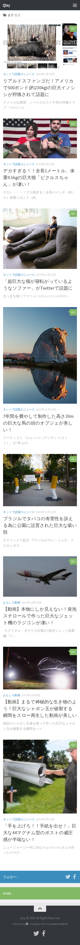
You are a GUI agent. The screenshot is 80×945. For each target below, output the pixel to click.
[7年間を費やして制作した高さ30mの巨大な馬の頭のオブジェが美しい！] (40, 355)
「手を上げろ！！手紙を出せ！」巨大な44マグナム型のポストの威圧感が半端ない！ (39, 832)
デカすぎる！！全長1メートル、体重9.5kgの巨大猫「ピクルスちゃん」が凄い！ (39, 177)
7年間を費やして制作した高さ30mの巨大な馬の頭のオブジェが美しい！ (38, 423)
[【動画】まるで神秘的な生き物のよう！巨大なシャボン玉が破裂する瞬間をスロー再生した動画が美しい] (40, 668)
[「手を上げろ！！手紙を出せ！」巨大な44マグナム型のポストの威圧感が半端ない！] (40, 777)
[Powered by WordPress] (27, 924)
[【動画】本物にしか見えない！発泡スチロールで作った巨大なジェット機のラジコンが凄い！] (40, 576)
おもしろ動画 (11, 602)
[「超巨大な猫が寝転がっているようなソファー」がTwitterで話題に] (40, 238)
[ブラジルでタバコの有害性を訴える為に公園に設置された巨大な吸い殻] (40, 480)
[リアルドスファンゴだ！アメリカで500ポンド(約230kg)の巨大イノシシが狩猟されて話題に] (40, 45)
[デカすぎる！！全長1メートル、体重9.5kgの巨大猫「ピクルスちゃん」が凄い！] (40, 138)
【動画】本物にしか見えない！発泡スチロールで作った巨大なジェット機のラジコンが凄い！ (40, 615)
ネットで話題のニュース (19, 74)
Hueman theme (58, 924)
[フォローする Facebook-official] (74, 876)
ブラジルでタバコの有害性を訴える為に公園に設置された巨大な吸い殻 (40, 525)
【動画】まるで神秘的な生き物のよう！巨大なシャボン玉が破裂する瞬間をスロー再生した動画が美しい (40, 708)
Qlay (6, 5)
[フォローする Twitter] (67, 876)
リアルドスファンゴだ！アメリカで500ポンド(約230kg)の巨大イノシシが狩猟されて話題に (39, 87)
